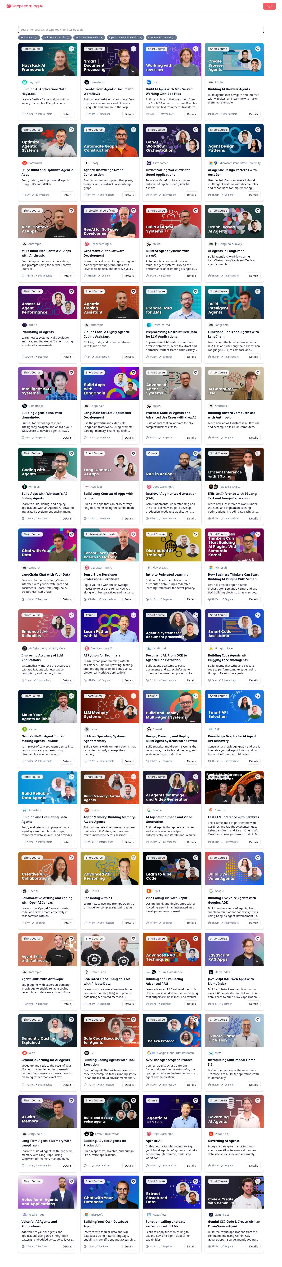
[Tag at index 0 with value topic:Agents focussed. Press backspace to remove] (36, 37)
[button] (71, 49)
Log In (270, 6)
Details (67, 114)
